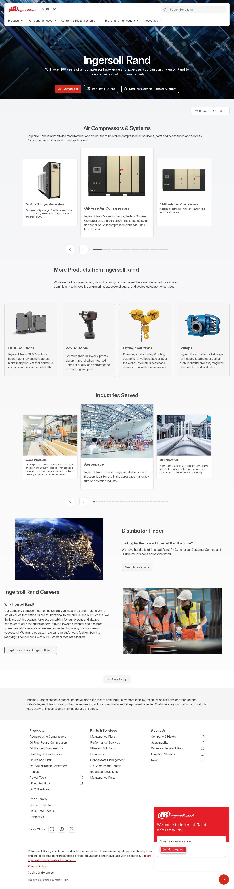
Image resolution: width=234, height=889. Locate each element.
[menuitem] (16, 20)
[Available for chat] (224, 879)
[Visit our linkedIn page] (51, 829)
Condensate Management (107, 760)
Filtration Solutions (102, 748)
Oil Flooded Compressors (46, 748)
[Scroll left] (70, 249)
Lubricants (97, 754)
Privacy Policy (37, 866)
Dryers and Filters (41, 760)
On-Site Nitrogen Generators (48, 766)
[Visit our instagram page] (71, 829)
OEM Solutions (39, 789)
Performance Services (105, 742)
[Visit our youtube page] (61, 829)
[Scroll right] (83, 249)
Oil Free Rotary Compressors (49, 742)
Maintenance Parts (102, 777)
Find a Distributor (41, 805)
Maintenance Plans (103, 736)
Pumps (34, 771)
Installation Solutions (104, 771)
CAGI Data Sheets (42, 811)
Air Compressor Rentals (105, 766)
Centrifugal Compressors (46, 754)
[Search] (165, 9)
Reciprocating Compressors (48, 736)
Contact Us (37, 817)
